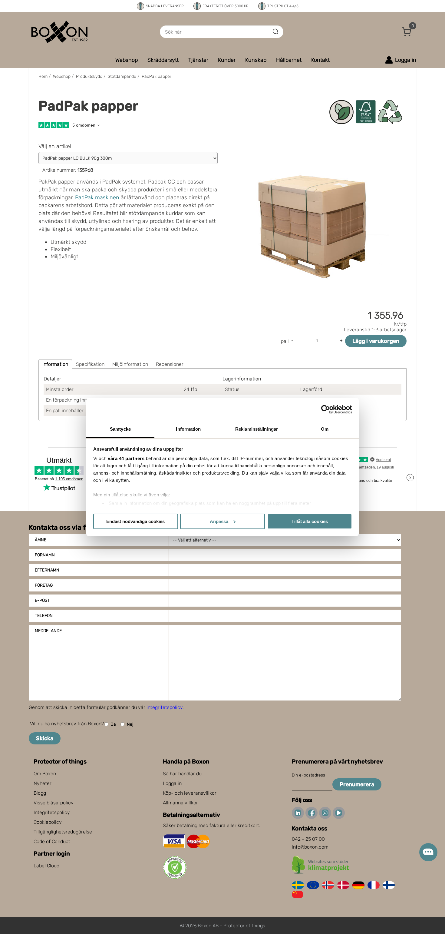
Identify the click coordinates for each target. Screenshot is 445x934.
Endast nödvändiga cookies (135, 521)
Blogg (40, 793)
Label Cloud (46, 866)
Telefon (44, 615)
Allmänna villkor (180, 803)
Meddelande (48, 630)
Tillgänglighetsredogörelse (63, 832)
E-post (42, 600)
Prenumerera (357, 784)
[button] (406, 31)
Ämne (40, 539)
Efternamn (47, 570)
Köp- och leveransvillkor (189, 793)
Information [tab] (188, 429)
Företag (44, 585)
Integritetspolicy (52, 812)
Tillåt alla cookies (310, 521)
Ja (113, 724)
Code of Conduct (52, 841)
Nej (130, 724)
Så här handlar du (182, 774)
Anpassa (219, 521)
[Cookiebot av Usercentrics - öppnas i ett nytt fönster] (325, 409)
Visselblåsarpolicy (54, 803)
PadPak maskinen (97, 197)
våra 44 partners (126, 458)
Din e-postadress (308, 775)
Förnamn (45, 555)
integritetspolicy (165, 707)
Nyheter (42, 783)
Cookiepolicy (48, 822)
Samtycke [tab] (120, 429)
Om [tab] (324, 429)
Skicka (44, 738)
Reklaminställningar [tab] (256, 429)
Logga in (172, 783)
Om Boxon (45, 774)
